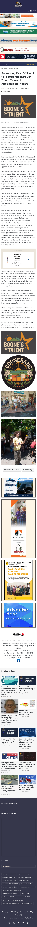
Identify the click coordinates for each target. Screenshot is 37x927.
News (11, 918)
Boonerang (28, 470)
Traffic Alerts (29, 918)
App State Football (8, 877)
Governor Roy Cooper (9, 887)
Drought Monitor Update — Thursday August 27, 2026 (26, 712)
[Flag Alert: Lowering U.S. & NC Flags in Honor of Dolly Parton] (27, 779)
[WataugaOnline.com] (18, 4)
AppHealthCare (23, 874)
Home (5, 69)
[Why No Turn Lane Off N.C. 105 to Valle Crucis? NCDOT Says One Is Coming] (9, 780)
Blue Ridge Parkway (9, 880)
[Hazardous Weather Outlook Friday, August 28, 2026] (27, 680)
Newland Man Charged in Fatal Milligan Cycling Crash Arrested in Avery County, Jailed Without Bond (9, 719)
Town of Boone (17, 900)
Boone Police (24, 880)
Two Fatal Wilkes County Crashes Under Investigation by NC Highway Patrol (27, 765)
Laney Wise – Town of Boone (10, 88)
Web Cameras (18, 918)
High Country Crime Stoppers (11, 890)
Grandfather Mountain (27, 887)
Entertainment (13, 69)
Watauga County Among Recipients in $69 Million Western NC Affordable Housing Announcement (9, 766)
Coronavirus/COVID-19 (10, 883)
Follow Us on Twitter (8, 814)
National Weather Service (10, 893)
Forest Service (26, 883)
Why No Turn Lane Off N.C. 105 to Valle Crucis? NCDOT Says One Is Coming (8, 789)
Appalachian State (8, 874)
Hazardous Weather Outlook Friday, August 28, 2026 (27, 689)
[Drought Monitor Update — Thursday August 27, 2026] (27, 704)
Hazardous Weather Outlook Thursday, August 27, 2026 (8, 741)
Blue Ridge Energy (24, 877)
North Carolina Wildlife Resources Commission (16, 897)
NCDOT (25, 893)
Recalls (5, 900)
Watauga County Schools (10, 903)
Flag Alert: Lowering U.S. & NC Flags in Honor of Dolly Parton (27, 787)
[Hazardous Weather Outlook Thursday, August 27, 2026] (9, 732)
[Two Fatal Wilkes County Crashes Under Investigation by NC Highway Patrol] (27, 756)
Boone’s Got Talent (12, 470)
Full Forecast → (30, 64)
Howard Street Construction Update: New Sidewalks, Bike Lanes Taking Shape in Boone (9, 690)
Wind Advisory (27, 903)
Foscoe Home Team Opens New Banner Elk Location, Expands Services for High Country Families (26, 742)
